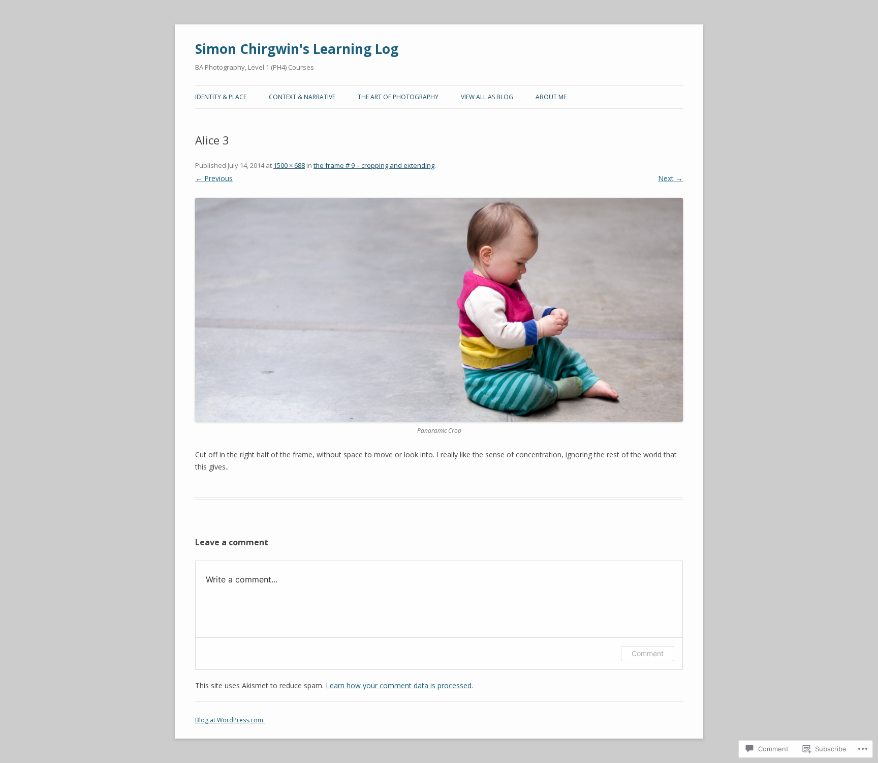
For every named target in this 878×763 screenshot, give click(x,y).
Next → (670, 178)
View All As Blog (487, 97)
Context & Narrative (302, 97)
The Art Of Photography (398, 97)
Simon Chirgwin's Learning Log (296, 49)
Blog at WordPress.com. (230, 720)
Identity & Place (220, 97)
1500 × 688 (289, 165)
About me (551, 97)
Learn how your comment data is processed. (399, 685)
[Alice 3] (439, 310)
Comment (648, 653)
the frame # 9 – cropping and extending (373, 165)
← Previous (214, 178)
